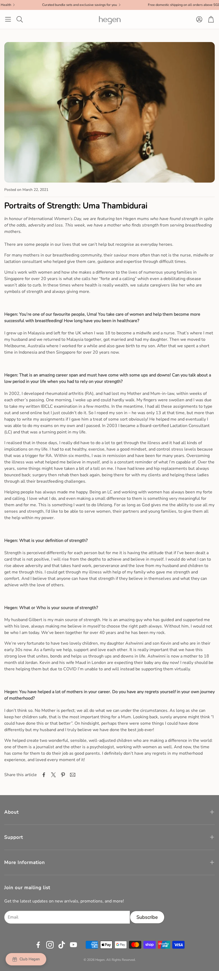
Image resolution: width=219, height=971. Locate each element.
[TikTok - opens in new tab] (61, 945)
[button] (8, 19)
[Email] (72, 774)
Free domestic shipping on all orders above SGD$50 (167, 5)
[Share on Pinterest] (63, 774)
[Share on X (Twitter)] (53, 774)
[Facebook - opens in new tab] (38, 945)
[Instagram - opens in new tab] (50, 945)
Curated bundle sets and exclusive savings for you (60, 5)
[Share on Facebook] (43, 774)
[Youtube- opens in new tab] (73, 945)
